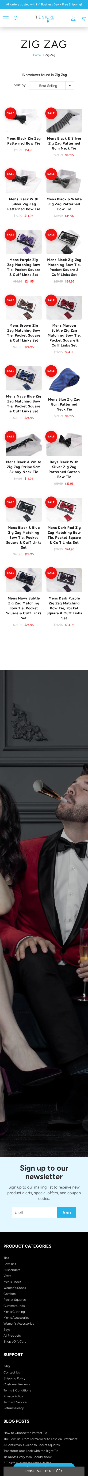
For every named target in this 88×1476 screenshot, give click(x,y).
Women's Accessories (19, 1323)
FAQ (7, 1366)
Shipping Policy (14, 1378)
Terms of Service (15, 1402)
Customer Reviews (17, 1384)
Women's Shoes (15, 1288)
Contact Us (12, 1372)
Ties (6, 1258)
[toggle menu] (5, 18)
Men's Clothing (14, 1311)
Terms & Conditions (17, 1390)
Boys (7, 1329)
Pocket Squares (15, 1299)
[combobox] (51, 85)
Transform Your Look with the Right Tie (31, 1451)
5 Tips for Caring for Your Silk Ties (27, 1463)
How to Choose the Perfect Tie (25, 1433)
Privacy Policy (13, 1396)
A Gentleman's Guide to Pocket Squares (32, 1445)
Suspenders (12, 1270)
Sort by (20, 85)
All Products (12, 1335)
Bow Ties (10, 1264)
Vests (7, 1276)
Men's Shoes (12, 1282)
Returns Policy (14, 1408)
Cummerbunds (14, 1306)
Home (37, 55)
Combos (9, 1294)
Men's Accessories (16, 1317)
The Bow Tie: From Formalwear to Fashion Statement (40, 1439)
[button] (44, 1471)
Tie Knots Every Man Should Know (28, 1457)
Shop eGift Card (15, 1341)
